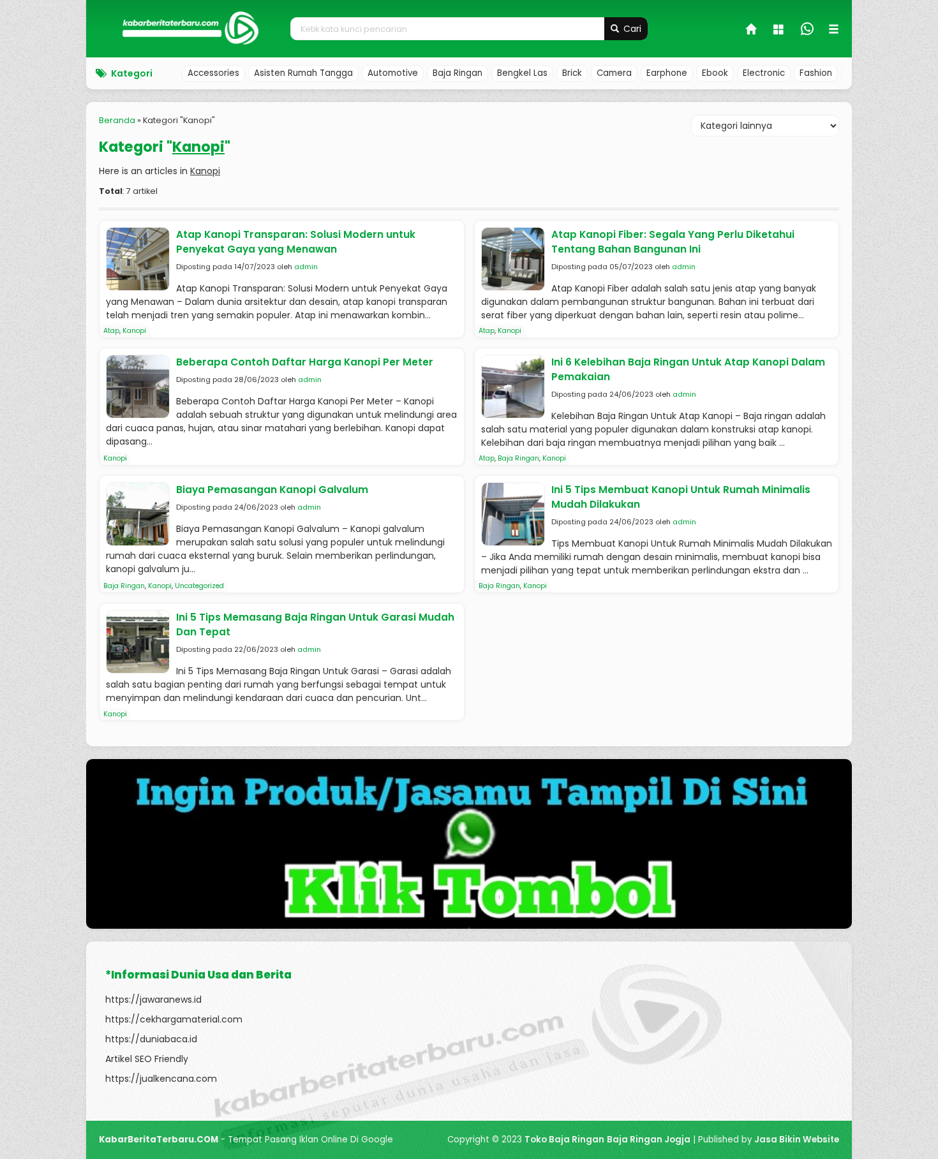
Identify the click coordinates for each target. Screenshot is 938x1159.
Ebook (715, 73)
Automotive (393, 73)
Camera (614, 73)
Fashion (816, 73)
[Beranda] (751, 30)
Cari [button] (631, 28)
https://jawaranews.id (153, 999)
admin (306, 267)
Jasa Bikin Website (796, 1139)
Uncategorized (199, 586)
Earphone (666, 73)
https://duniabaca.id (151, 1039)
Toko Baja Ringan (564, 1139)
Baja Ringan (457, 73)
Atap (111, 331)
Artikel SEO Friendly (146, 1058)
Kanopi (134, 331)
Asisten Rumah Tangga (303, 73)
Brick (572, 73)
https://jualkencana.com (161, 1078)
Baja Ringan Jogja (648, 1139)
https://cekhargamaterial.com (173, 1019)
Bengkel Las (522, 73)
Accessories (213, 73)
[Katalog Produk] (780, 30)
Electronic (764, 73)
